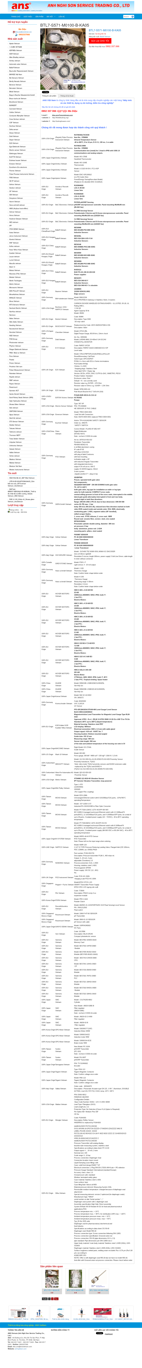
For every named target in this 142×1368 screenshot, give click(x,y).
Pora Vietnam (14, 356)
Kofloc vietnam (14, 246)
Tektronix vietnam (15, 432)
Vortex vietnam (14, 456)
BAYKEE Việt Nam (15, 74)
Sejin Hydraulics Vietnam (18, 401)
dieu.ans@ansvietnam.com (24, 32)
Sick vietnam (13, 408)
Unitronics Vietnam (16, 445)
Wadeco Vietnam (15, 459)
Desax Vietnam (14, 133)
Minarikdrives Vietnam (17, 294)
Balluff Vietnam (14, 67)
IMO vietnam (13, 222)
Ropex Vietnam (14, 384)
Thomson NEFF (15, 435)
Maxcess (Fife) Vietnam (17, 274)
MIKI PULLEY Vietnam (17, 291)
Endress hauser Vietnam (18, 160)
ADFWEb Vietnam (15, 50)
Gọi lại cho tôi (100, 40)
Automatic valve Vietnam (18, 64)
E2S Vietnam (13, 143)
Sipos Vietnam (14, 414)
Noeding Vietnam (15, 325)
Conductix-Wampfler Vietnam (19, 116)
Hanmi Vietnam (14, 201)
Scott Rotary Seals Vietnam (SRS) (21, 397)
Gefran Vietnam (14, 184)
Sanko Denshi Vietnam (17, 394)
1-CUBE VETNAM (15, 47)
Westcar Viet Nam (15, 466)
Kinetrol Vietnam (15, 239)
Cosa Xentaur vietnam (17, 119)
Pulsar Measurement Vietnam (19, 370)
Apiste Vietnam (14, 43)
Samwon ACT (14, 390)
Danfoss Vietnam (15, 126)
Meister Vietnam (15, 277)
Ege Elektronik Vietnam (17, 146)
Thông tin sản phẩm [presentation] (49, 96)
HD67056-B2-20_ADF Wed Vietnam (22, 478)
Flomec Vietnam (15, 170)
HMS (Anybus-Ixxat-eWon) (18, 208)
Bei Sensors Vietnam (16, 78)
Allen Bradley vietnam (17, 57)
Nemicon (12, 315)
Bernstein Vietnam (15, 88)
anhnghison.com (21, 1349)
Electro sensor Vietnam (17, 150)
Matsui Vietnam (14, 270)
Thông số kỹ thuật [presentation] (66, 96)
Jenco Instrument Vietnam (18, 236)
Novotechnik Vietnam (16, 329)
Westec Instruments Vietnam (19, 469)
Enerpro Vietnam (15, 164)
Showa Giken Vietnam (17, 404)
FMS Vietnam (14, 177)
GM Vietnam (13, 195)
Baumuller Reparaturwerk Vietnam (21, 71)
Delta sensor (13, 129)
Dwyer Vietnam (14, 140)
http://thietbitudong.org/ (60, 117)
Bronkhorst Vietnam (16, 102)
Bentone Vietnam (15, 85)
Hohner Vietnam (15, 212)
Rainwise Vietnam (15, 373)
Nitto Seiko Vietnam (16, 322)
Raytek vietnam (14, 377)
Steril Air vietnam (15, 418)
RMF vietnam (14, 380)
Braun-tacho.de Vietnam (17, 98)
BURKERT (13, 105)
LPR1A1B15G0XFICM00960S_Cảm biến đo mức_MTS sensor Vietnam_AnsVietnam (21, 483)
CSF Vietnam (14, 122)
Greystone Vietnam (16, 198)
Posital (11, 359)
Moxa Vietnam (14, 301)
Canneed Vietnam (15, 109)
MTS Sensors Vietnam (17, 305)
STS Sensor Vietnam (16, 421)
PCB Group (13, 339)
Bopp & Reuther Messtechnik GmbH (22, 95)
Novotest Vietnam (15, 332)
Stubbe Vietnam (15, 425)
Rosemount (13, 387)
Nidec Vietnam (14, 318)
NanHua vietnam (15, 311)
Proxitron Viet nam (15, 366)
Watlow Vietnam (15, 463)
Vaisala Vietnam (15, 449)
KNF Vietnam (14, 243)
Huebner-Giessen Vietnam (18, 219)
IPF (10, 225)
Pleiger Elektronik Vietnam (18, 349)
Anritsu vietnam (14, 61)
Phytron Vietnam (15, 346)
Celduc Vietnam (14, 112)
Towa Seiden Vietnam (17, 439)
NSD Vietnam (14, 335)
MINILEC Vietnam (15, 298)
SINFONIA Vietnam (16, 411)
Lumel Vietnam (14, 260)
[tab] (49, 96)
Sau (56, 1299)
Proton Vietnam (14, 363)
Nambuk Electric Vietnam (18, 308)
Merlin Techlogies (15, 280)
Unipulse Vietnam (15, 442)
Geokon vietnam (15, 188)
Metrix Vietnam (14, 284)
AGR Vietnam (14, 54)
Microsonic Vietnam (16, 287)
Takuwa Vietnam (15, 428)
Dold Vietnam (14, 136)
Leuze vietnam (14, 256)
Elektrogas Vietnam (16, 153)
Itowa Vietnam (14, 232)
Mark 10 (12, 267)
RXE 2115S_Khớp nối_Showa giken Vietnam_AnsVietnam (21, 500)
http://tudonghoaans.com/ (61, 121)
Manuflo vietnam (15, 263)
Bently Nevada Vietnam (17, 81)
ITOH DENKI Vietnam (16, 229)
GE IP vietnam (14, 181)
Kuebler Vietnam (15, 253)
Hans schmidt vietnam (17, 205)
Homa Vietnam (14, 215)
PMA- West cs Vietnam (17, 353)
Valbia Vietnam (14, 452)
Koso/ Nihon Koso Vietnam (18, 250)
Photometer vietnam (16, 342)
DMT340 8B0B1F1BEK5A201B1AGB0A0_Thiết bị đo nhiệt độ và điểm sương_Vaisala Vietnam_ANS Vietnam (22, 492)
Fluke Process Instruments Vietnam (21, 174)
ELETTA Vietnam (15, 157)
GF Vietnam (13, 191)
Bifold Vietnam (14, 91)
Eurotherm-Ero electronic (18, 167)
